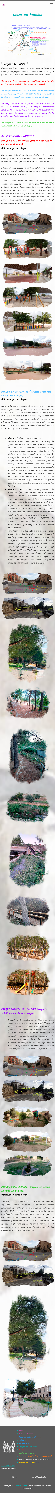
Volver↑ (14, 1477)
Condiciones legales (39, 1477)
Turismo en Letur (8, 1468)
